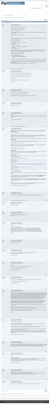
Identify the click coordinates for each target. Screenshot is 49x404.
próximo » (46, 391)
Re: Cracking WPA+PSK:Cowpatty (16, 89)
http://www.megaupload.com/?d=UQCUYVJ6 (16, 119)
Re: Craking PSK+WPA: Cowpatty (15, 70)
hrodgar (29, 266)
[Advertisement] (24, 12)
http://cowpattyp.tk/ (13, 78)
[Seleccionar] (14, 159)
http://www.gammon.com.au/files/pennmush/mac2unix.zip (18, 229)
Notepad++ (32, 172)
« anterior (44, 391)
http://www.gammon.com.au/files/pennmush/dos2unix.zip (18, 228)
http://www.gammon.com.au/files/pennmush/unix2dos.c (18, 231)
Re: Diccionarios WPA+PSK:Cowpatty (16, 202)
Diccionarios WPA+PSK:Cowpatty (16, 24)
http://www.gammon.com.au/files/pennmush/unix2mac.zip (18, 230)
